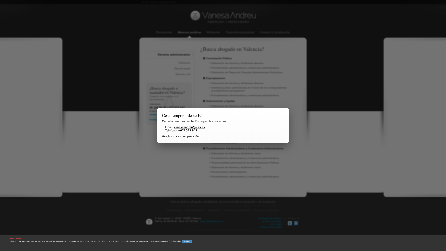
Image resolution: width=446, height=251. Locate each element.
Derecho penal (182, 68)
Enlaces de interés (272, 221)
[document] (223, 125)
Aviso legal (276, 224)
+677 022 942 (187, 130)
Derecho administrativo (174, 54)
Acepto (187, 241)
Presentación (164, 32)
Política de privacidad (271, 227)
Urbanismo (184, 62)
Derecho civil (183, 74)
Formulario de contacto (270, 218)
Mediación (213, 32)
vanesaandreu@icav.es (212, 221)
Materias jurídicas (189, 32)
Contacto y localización (275, 32)
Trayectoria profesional (240, 32)
